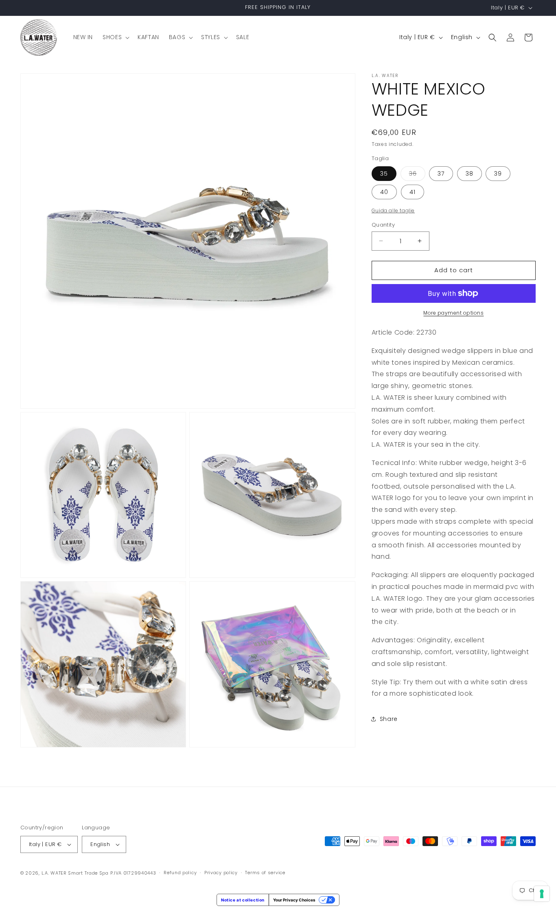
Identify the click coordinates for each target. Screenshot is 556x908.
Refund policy (180, 872)
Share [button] (389, 719)
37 (441, 174)
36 (417, 175)
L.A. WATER (54, 873)
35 (384, 174)
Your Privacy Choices (294, 899)
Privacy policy (221, 872)
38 (469, 174)
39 (498, 174)
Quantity (383, 225)
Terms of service (265, 872)
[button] (115, 37)
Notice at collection (243, 899)
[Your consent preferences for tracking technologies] (541, 893)
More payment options (453, 312)
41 (412, 192)
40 (384, 192)
